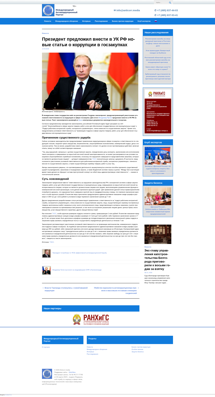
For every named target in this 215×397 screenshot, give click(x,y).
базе (80, 120)
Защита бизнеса (138, 352)
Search (170, 2)
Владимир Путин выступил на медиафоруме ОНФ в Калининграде (77, 270)
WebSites (72, 372)
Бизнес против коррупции (122, 21)
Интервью (86, 21)
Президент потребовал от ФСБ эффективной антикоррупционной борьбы (80, 253)
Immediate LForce (8, 394)
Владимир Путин (105, 118)
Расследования (101, 21)
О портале (46, 347)
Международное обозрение (66, 21)
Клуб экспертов (144, 21)
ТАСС (94, 159)
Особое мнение (137, 349)
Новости (47, 21)
